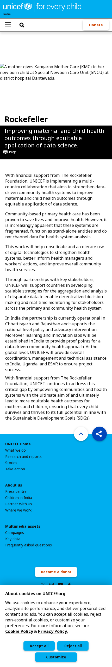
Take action (15, 469)
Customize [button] (56, 656)
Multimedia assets (22, 526)
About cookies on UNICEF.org (35, 593)
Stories (11, 462)
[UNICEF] (42, 6)
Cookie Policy (19, 631)
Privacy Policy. (53, 631)
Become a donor (56, 571)
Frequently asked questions (28, 545)
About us (13, 485)
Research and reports (23, 456)
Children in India (18, 497)
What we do (15, 450)
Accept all (39, 645)
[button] (99, 434)
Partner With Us (18, 504)
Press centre (16, 491)
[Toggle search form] (22, 25)
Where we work (18, 510)
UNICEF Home (18, 444)
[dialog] (56, 626)
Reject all (73, 645)
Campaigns (14, 532)
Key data (12, 539)
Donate (96, 24)
